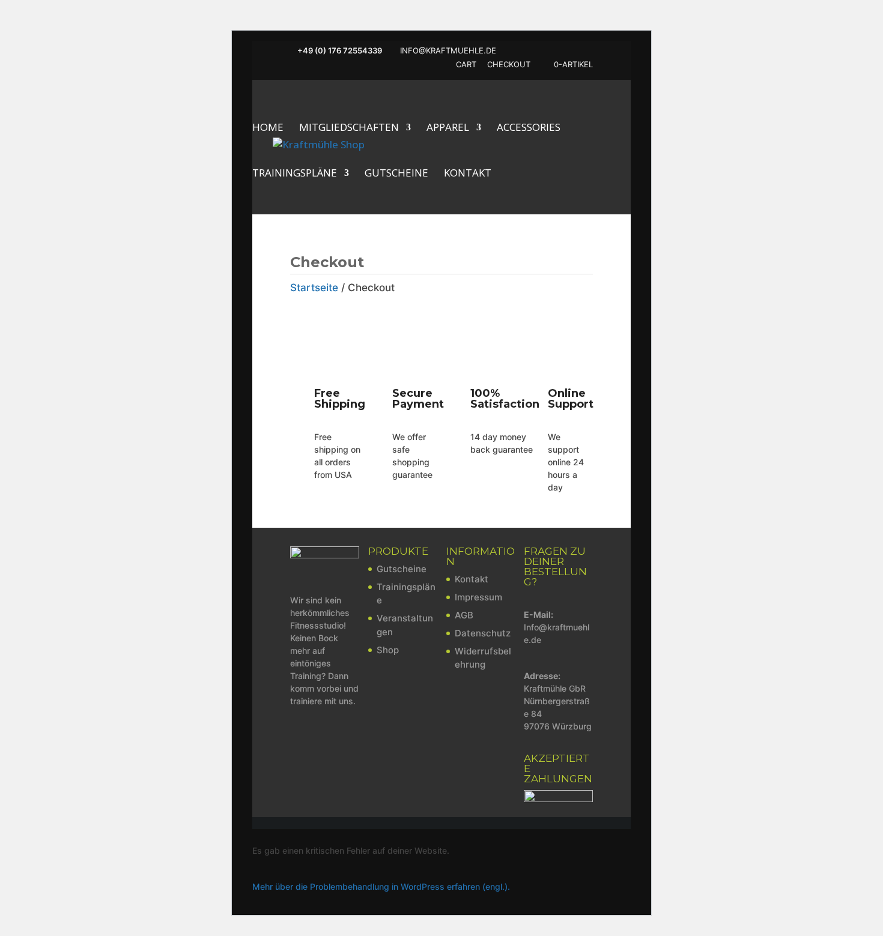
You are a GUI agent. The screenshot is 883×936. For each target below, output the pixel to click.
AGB (464, 615)
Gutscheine (396, 174)
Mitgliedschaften (349, 128)
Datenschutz (483, 633)
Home (268, 128)
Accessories (528, 128)
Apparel (447, 128)
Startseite (314, 288)
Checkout (508, 65)
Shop (388, 650)
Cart (466, 65)
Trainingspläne (294, 174)
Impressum (478, 597)
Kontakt (467, 174)
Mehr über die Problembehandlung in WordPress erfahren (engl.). (381, 886)
